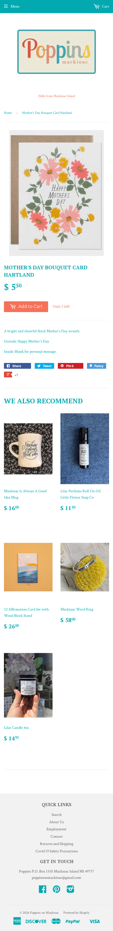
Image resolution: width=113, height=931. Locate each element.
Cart (105, 6)
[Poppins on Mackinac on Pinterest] (56, 891)
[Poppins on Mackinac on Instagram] (70, 891)
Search (57, 814)
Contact (56, 836)
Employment (56, 829)
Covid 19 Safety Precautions (56, 851)
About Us (56, 822)
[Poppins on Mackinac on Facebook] (43, 891)
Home (8, 113)
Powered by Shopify (76, 913)
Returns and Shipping (56, 843)
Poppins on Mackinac (44, 913)
